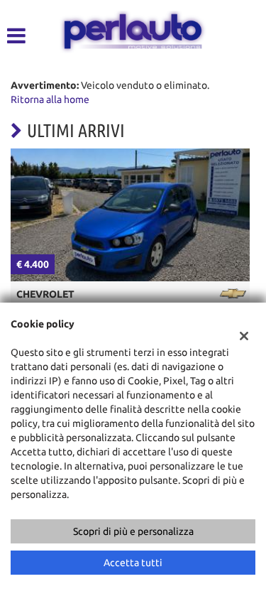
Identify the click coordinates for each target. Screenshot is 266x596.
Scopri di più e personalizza (133, 531)
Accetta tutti (133, 562)
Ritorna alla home (50, 99)
